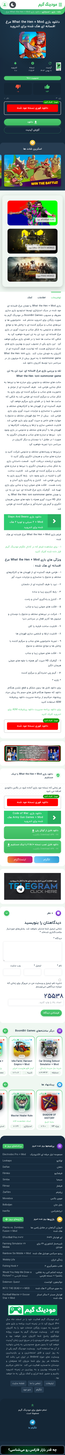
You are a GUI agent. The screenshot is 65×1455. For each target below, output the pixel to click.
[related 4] (5, 1030)
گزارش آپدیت (32, 130)
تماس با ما (35, 1383)
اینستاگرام (20, 859)
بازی (53, 12)
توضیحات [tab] (56, 297)
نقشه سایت (18, 1383)
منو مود (27, 1389)
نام (59, 965)
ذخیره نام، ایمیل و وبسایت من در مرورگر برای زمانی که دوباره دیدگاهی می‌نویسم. (34, 985)
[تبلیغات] (32, 753)
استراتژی (46, 12)
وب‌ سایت (15, 965)
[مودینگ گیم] (48, 5)
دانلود (30, 122)
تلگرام (47, 859)
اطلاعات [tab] (42, 297)
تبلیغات (50, 1383)
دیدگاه (57, 938)
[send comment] (6, 913)
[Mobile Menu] (60, 4)
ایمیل (37, 965)
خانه (59, 12)
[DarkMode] (12, 4)
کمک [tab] (29, 297)
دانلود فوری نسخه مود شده (32, 108)
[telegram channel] (32, 886)
